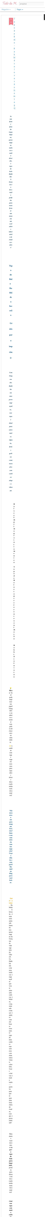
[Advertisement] (25, 54)
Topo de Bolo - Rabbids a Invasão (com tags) (14, 63)
